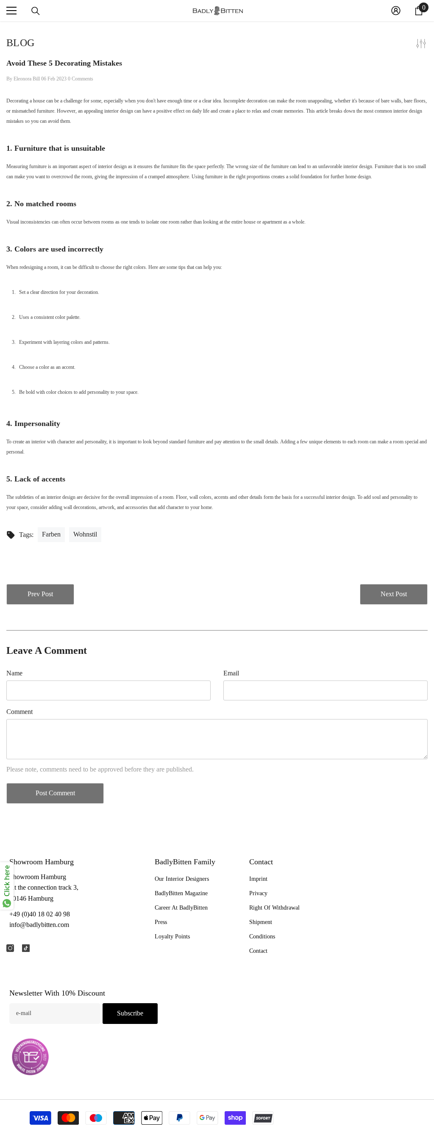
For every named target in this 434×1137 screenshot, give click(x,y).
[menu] (11, 11)
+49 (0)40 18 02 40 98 (39, 914)
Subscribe (130, 1013)
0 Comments (80, 79)
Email (231, 673)
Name (14, 673)
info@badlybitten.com (39, 924)
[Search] (36, 11)
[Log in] (395, 10)
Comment (19, 711)
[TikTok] (25, 948)
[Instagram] (10, 948)
